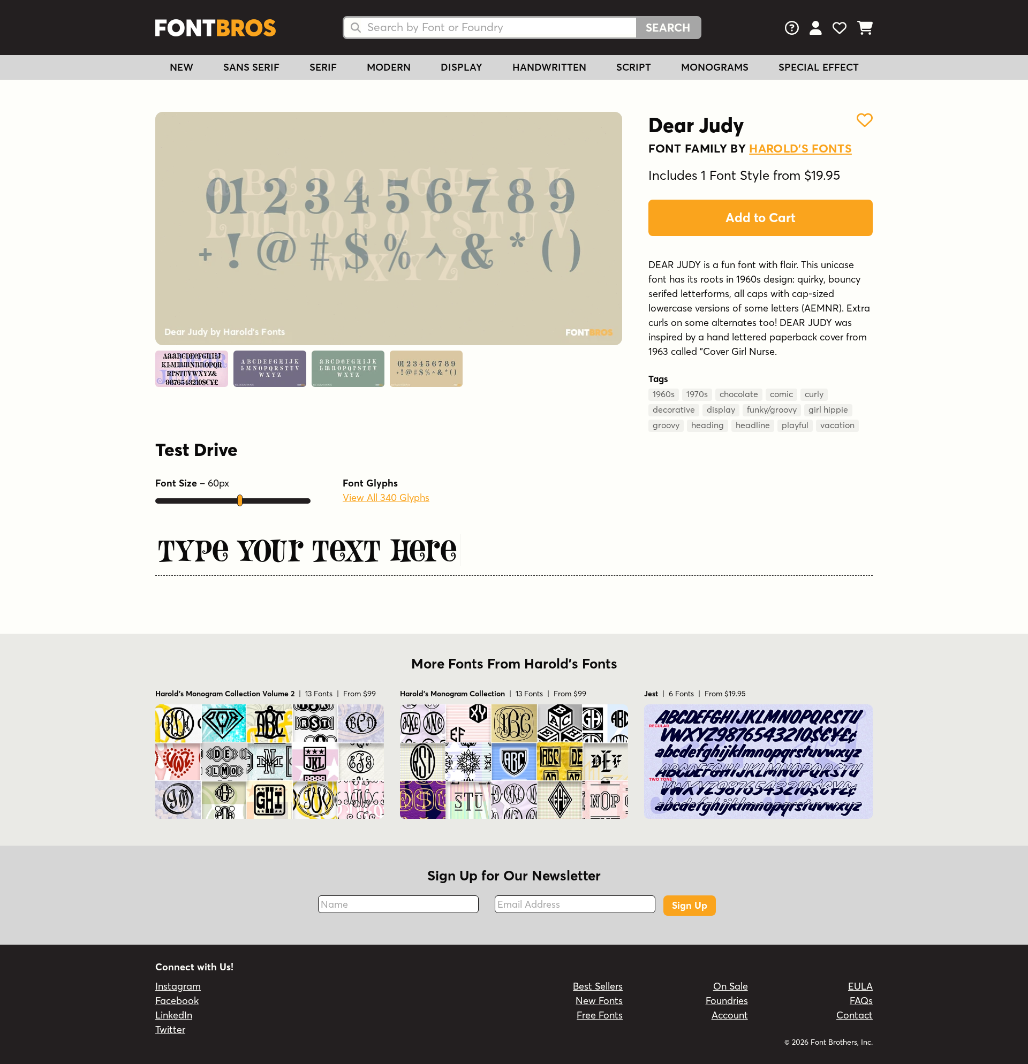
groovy (666, 425)
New (181, 67)
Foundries (727, 1000)
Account (730, 1015)
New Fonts (599, 1000)
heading (707, 425)
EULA (860, 986)
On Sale (730, 986)
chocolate (739, 394)
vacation (837, 425)
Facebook (177, 1000)
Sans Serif (251, 67)
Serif (323, 67)
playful (795, 425)
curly (814, 394)
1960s (664, 394)
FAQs (861, 1000)
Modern (389, 67)
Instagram (178, 986)
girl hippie (828, 409)
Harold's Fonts (800, 148)
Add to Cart (760, 217)
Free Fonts (600, 1015)
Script (633, 67)
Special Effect (818, 67)
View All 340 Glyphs (386, 497)
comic (781, 394)
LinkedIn (173, 1015)
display (721, 409)
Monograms (715, 67)
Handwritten (549, 67)
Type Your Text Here (306, 551)
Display (461, 67)
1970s (697, 394)
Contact (854, 1015)
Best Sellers (598, 986)
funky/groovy (772, 409)
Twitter (170, 1029)
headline (753, 425)
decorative (674, 409)
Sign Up (689, 905)
